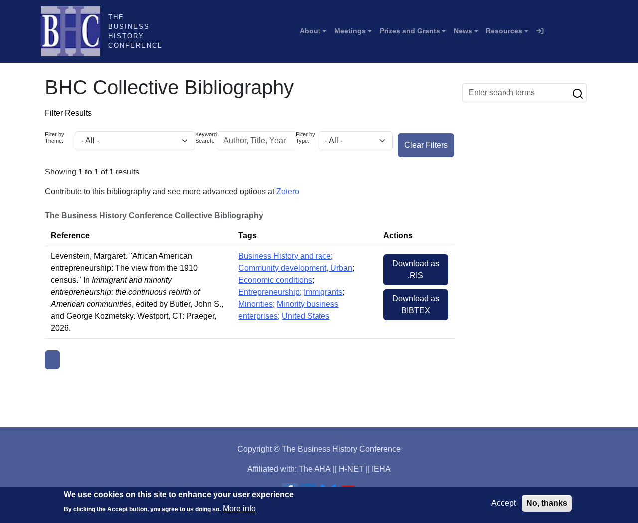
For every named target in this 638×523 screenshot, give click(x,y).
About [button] (310, 31)
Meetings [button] (350, 31)
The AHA (315, 469)
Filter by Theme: (54, 137)
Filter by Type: (305, 137)
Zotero (287, 191)
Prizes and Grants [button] (410, 31)
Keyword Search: (206, 137)
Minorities (255, 304)
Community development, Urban (295, 268)
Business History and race (284, 256)
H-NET (351, 469)
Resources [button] (504, 31)
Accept (503, 503)
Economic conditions (275, 280)
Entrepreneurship (269, 292)
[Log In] (539, 31)
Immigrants (323, 292)
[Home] (74, 31)
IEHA (381, 469)
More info (239, 508)
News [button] (463, 31)
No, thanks (546, 503)
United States (305, 316)
